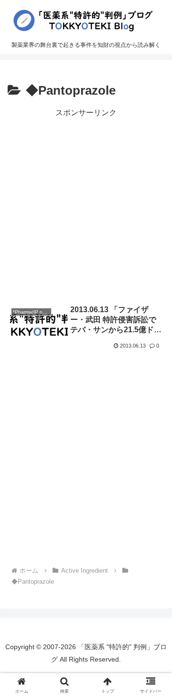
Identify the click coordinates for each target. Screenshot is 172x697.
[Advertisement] (86, 206)
